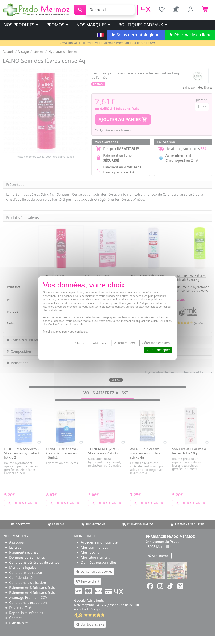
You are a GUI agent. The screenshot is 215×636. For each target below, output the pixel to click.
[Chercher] (80, 10)
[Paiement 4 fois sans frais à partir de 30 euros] (145, 10)
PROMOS (55, 24)
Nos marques (92, 24)
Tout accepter (159, 350)
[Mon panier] (205, 10)
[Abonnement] (176, 10)
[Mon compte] (191, 10)
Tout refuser (126, 343)
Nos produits (19, 24)
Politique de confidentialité (91, 343)
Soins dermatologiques (138, 35)
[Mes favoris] (162, 10)
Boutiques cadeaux (141, 24)
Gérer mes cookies (156, 343)
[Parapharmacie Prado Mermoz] (37, 9)
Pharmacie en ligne (192, 35)
